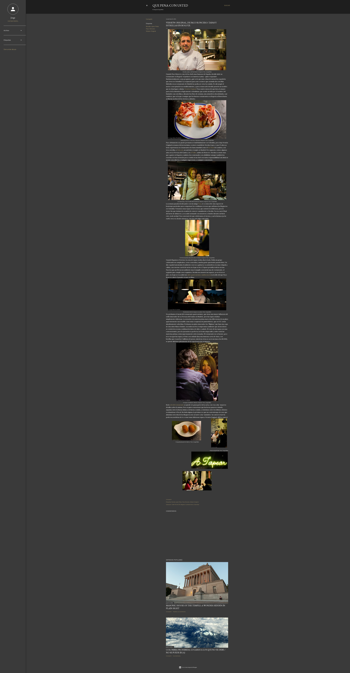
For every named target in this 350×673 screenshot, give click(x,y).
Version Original (151, 31)
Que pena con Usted (170, 5)
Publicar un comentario (179, 611)
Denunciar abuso (10, 49)
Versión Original (190, 89)
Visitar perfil (13, 21)
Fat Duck (211, 147)
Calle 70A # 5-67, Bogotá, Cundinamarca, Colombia (185, 504)
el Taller (193, 152)
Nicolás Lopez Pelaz (152, 26)
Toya (200, 204)
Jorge (13, 17)
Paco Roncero (150, 29)
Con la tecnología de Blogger (189, 667)
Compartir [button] (149, 19)
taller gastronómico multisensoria (199, 275)
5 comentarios (176, 656)
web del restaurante (177, 405)
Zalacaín (180, 150)
